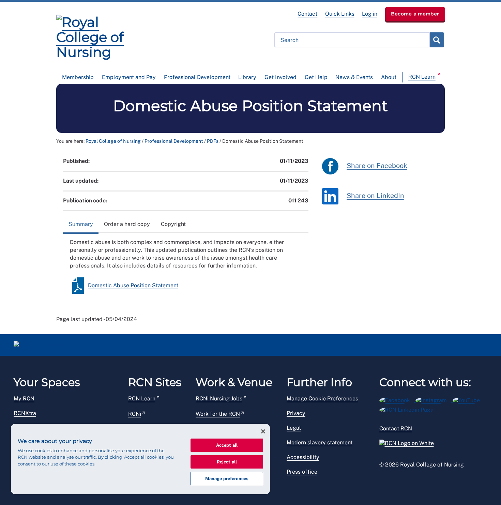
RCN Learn (422, 77)
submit (436, 39)
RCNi (134, 414)
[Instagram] (434, 399)
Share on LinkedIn (375, 196)
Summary (81, 224)
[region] (140, 459)
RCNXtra (25, 413)
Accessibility (303, 457)
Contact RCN (395, 428)
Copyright (173, 224)
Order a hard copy (127, 224)
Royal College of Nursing (113, 141)
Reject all (227, 461)
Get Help (316, 77)
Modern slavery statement (319, 442)
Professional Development (197, 77)
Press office (302, 472)
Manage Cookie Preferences (322, 398)
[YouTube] (468, 399)
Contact (307, 14)
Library (247, 77)
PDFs (212, 141)
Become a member (415, 13)
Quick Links (339, 14)
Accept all (227, 445)
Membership (78, 77)
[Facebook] (397, 399)
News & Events (354, 77)
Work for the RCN (218, 414)
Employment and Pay (129, 77)
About (388, 77)
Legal (294, 428)
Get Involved (280, 77)
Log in (369, 14)
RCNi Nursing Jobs (219, 398)
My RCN (24, 398)
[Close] (263, 431)
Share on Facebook (377, 166)
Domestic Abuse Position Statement (133, 285)
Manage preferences (226, 478)
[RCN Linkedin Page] (408, 408)
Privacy (296, 413)
